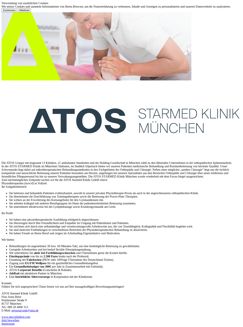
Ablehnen (24, 10)
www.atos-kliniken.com (16, 316)
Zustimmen (9, 10)
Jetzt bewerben (10, 320)
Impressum (8, 323)
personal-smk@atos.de (25, 310)
